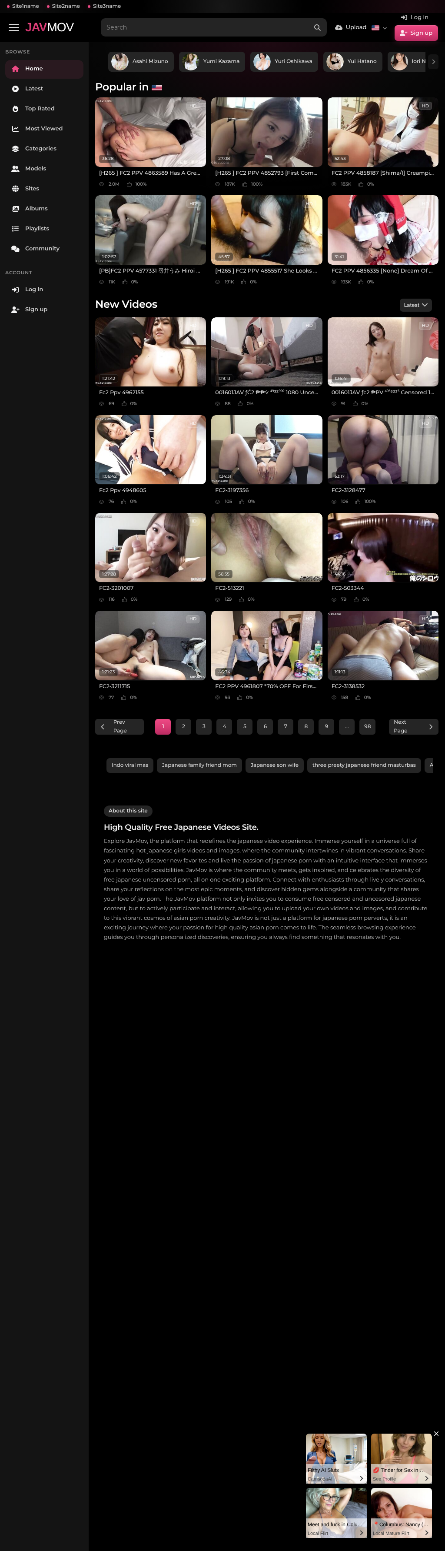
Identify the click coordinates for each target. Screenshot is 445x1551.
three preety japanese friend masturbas (364, 765)
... (347, 726)
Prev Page (120, 726)
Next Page (400, 726)
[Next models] (433, 61)
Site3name (107, 6)
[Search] (318, 27)
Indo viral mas (130, 765)
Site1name (25, 6)
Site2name (66, 6)
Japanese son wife (275, 765)
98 (367, 726)
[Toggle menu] (14, 27)
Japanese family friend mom (199, 765)
